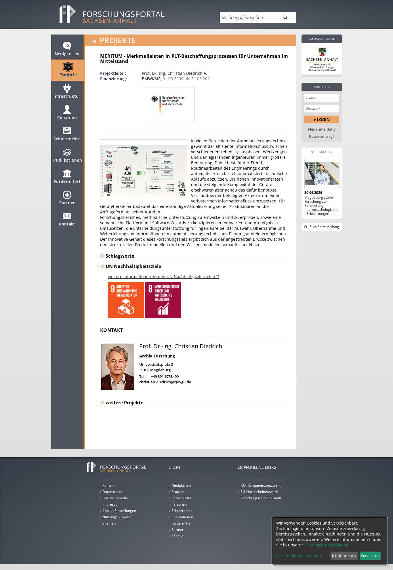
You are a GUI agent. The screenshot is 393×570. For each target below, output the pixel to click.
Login (323, 119)
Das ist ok (370, 555)
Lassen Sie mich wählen (299, 555)
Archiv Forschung (157, 356)
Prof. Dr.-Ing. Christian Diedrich (173, 73)
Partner (67, 202)
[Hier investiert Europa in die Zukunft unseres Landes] (322, 58)
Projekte (68, 75)
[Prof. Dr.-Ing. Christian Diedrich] (117, 388)
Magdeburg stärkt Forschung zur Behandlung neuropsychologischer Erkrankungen (321, 206)
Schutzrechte (67, 138)
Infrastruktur (67, 96)
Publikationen (67, 160)
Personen (67, 117)
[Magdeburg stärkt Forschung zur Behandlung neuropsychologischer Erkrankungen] (321, 173)
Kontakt (67, 224)
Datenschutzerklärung (327, 545)
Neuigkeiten (67, 53)
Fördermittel (67, 181)
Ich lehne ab (344, 555)
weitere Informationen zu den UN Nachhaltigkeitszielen (161, 276)
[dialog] (329, 540)
